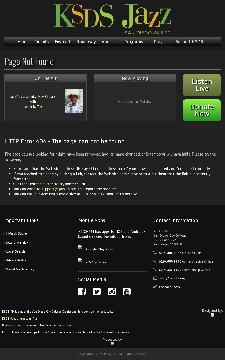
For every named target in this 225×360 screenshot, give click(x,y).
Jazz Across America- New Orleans (33, 96)
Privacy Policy (16, 260)
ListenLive (202, 84)
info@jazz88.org (172, 278)
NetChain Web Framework (112, 332)
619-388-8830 (170, 261)
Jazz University (17, 242)
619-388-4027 (170, 253)
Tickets (41, 41)
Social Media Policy (20, 269)
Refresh (35, 183)
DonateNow (202, 110)
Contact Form (169, 287)
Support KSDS (189, 41)
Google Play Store (99, 249)
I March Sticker (17, 233)
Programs (133, 41)
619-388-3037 (94, 193)
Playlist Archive (11, 325)
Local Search (15, 251)
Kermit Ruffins (33, 106)
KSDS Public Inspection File (19, 319)
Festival (62, 41)
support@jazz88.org (59, 188)
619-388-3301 (170, 269)
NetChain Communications (57, 325)
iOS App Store (96, 262)
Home (23, 41)
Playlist (161, 41)
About (107, 41)
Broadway (86, 41)
